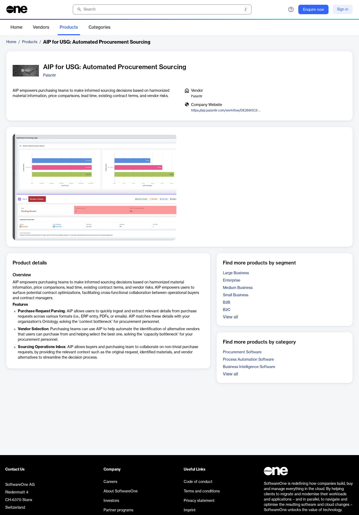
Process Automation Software (248, 359)
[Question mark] (291, 9)
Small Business (235, 295)
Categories (99, 27)
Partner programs (118, 510)
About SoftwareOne (121, 491)
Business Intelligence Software (249, 367)
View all (230, 317)
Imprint (190, 510)
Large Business (236, 273)
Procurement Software (242, 352)
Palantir (49, 75)
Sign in (342, 9)
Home (16, 27)
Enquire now (313, 10)
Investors (111, 501)
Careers (110, 482)
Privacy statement (199, 501)
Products (69, 27)
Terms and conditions (202, 491)
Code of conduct (198, 482)
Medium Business (238, 288)
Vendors (41, 27)
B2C (226, 310)
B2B (226, 302)
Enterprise (231, 280)
